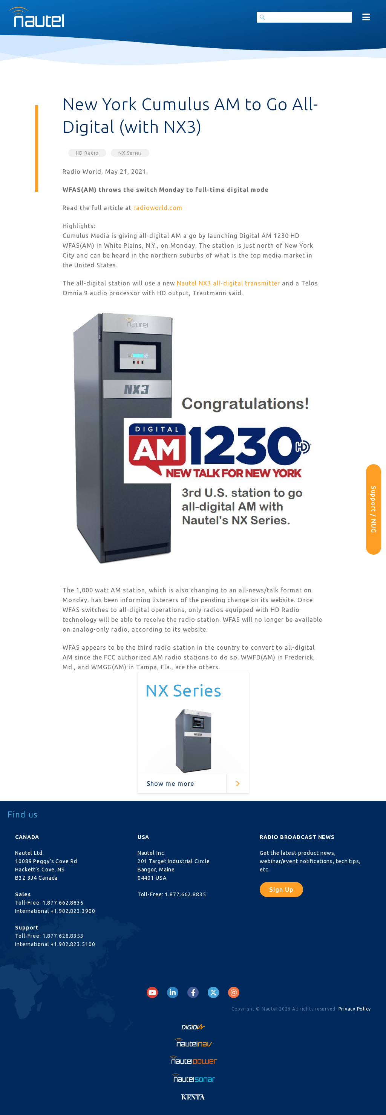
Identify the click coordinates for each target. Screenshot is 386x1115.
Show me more (171, 783)
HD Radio (87, 152)
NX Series (130, 152)
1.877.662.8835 (63, 903)
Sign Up (281, 889)
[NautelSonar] (193, 1077)
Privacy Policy (355, 1008)
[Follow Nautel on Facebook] (193, 992)
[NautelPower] (193, 1060)
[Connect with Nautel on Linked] (173, 992)
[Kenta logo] (193, 1095)
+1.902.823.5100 (73, 944)
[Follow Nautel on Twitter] (213, 992)
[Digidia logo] (193, 1025)
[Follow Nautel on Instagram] (234, 992)
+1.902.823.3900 (73, 911)
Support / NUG (373, 509)
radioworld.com (157, 207)
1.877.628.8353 (63, 936)
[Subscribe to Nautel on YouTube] (152, 992)
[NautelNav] (193, 1042)
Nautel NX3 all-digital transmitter (228, 283)
